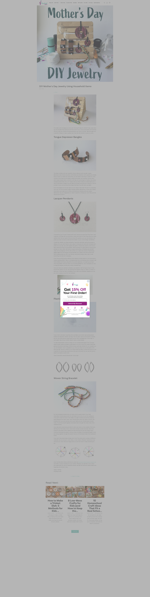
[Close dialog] (88, 281)
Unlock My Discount (75, 303)
